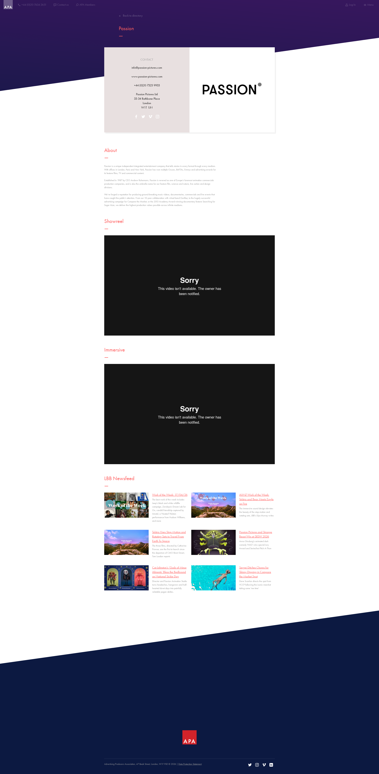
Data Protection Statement (190, 764)
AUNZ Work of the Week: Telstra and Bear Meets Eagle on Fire (256, 499)
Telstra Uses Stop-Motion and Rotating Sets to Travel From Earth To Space (169, 536)
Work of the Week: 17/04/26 (169, 495)
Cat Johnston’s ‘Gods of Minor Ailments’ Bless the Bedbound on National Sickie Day (169, 572)
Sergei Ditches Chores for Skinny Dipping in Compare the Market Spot (255, 572)
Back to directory (133, 15)
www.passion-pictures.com (146, 76)
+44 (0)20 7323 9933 (147, 85)
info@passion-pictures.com (147, 67)
